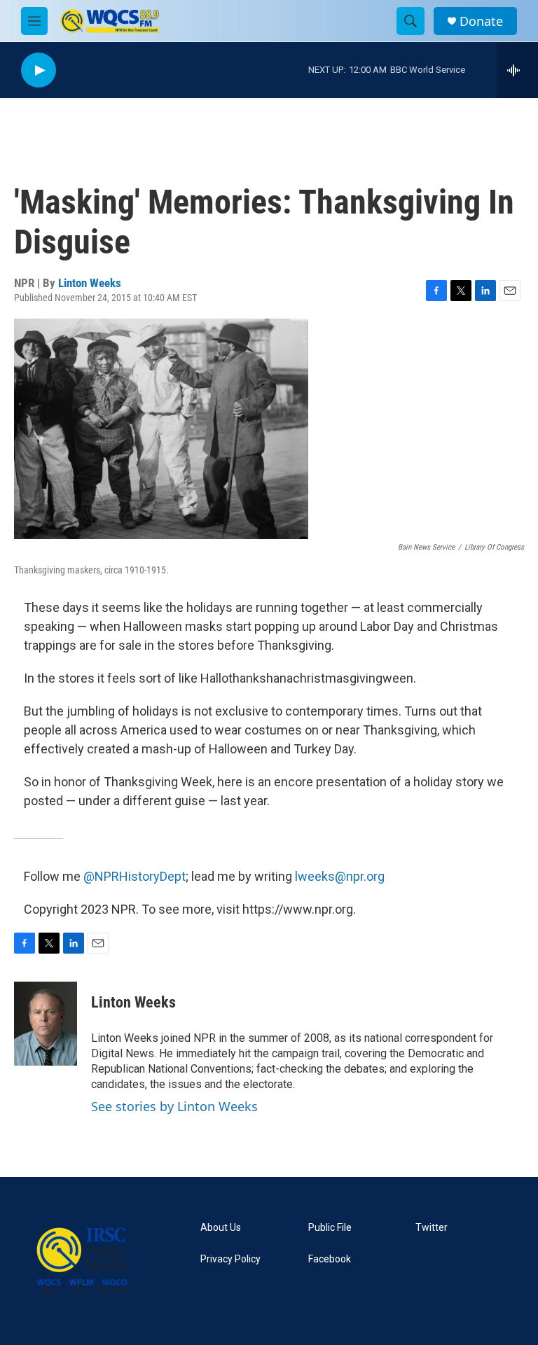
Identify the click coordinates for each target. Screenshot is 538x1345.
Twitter (431, 1227)
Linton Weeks (89, 283)
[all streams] (517, 70)
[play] (38, 70)
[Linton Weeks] (45, 1024)
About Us (220, 1227)
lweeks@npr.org (340, 876)
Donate (481, 21)
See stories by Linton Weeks (174, 1106)
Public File (330, 1227)
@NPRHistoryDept (134, 876)
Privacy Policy (230, 1259)
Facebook (329, 1259)
